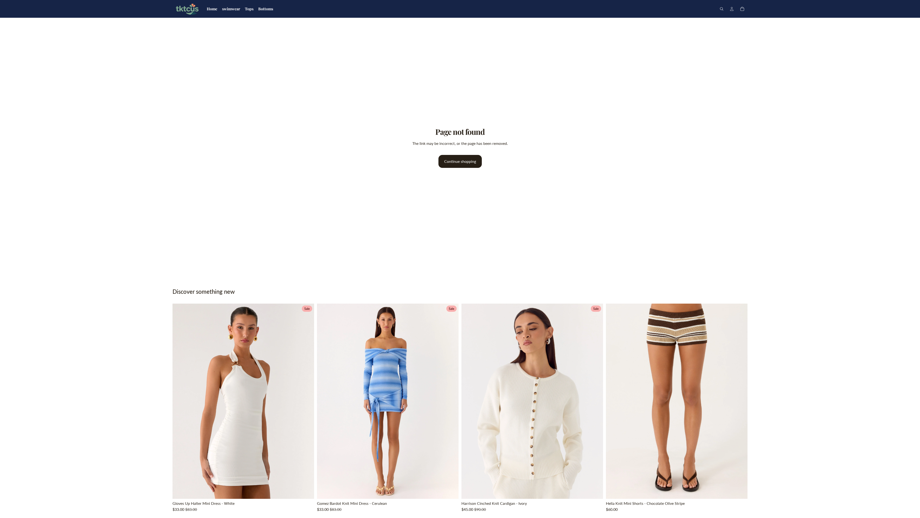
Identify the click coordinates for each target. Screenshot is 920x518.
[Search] (721, 9)
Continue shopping (460, 161)
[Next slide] (307, 401)
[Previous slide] (179, 401)
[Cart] (742, 9)
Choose (310, 491)
